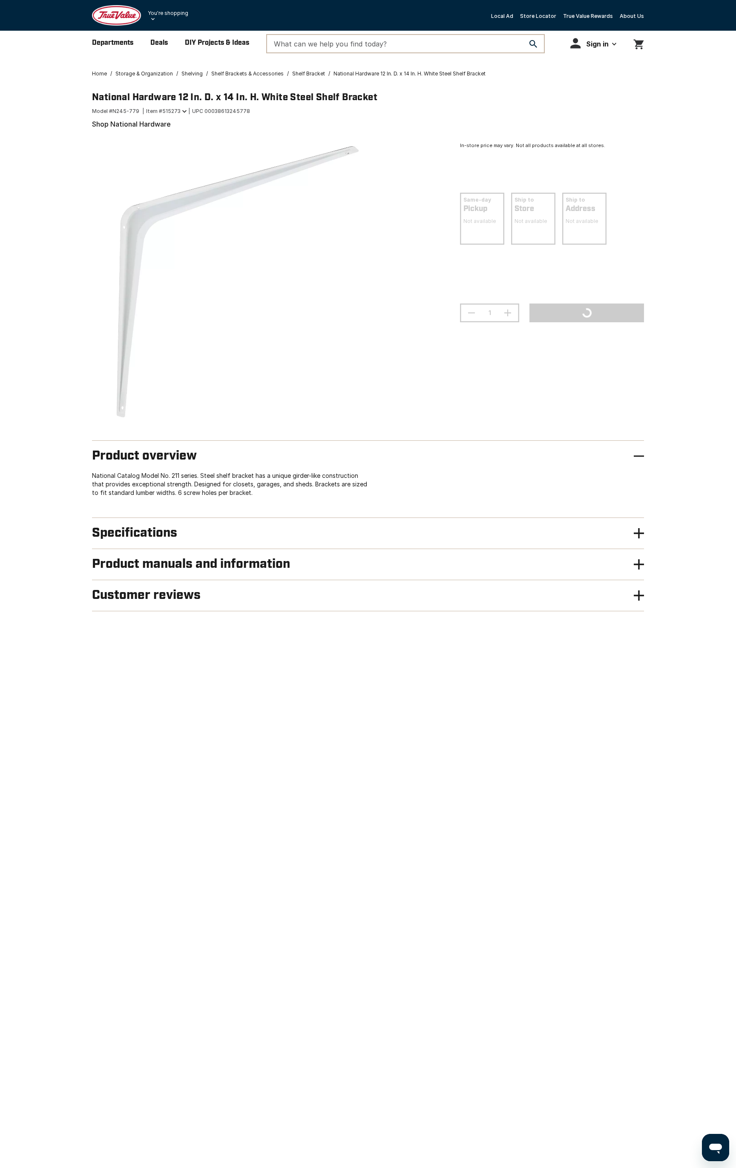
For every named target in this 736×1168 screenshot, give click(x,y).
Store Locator (538, 16)
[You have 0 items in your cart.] (638, 42)
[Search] (533, 44)
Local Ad (502, 16)
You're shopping (168, 13)
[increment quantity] (507, 313)
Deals (159, 43)
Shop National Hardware (131, 124)
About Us (632, 16)
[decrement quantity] (471, 313)
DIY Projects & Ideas (217, 43)
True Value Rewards (588, 16)
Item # (163, 111)
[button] (593, 43)
